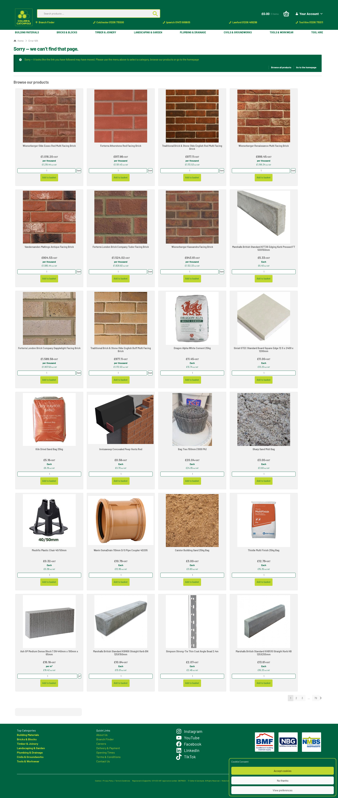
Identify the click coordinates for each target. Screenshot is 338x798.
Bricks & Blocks (27, 739)
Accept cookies (282, 770)
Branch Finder (46, 22)
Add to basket (49, 177)
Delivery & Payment (108, 748)
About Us (102, 734)
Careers (101, 743)
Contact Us (103, 761)
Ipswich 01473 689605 (178, 22)
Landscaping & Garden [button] (148, 32)
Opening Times (105, 752)
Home (21, 40)
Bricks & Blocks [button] (67, 32)
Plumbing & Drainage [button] (193, 32)
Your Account (309, 13)
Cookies (98, 781)
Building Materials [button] (27, 32)
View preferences (282, 790)
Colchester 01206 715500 (110, 22)
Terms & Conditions (108, 756)
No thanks (282, 780)
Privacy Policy (108, 781)
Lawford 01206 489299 (244, 22)
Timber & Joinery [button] (105, 32)
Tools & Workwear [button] (281, 32)
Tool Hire (317, 32)
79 (315, 698)
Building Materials (28, 734)
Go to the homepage (306, 67)
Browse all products (281, 67)
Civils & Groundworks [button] (238, 32)
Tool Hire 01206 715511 (311, 22)
